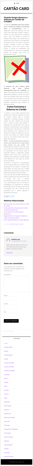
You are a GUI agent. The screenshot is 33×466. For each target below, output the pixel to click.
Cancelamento (8, 355)
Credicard (7, 374)
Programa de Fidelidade (11, 429)
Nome (6, 295)
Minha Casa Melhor (9, 417)
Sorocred (6, 452)
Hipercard (7, 402)
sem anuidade (8, 445)
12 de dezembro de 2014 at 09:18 (18, 241)
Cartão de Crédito (14, 224)
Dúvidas (21, 224)
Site (5, 312)
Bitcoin (6, 351)
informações (7, 406)
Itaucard (6, 409)
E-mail (6, 303)
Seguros (6, 441)
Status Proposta (8, 456)
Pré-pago (7, 425)
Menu (17, 3)
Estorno (6, 394)
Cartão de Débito (9, 367)
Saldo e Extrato (8, 437)
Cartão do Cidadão (9, 370)
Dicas (5, 378)
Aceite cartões (8, 347)
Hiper (5, 398)
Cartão (6, 359)
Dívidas (6, 382)
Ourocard (7, 421)
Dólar (5, 386)
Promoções (7, 433)
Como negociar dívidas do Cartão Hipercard (16, 220)
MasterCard (7, 413)
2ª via (5, 343)
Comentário (7, 274)
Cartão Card (16, 9)
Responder (9, 252)
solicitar (6, 448)
